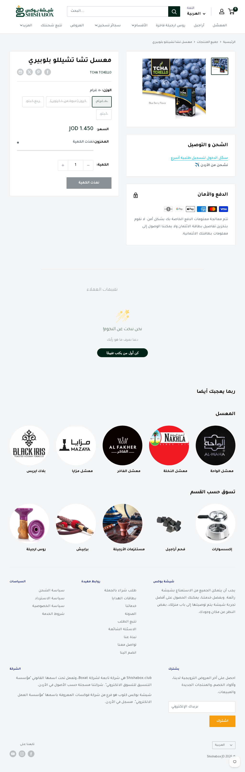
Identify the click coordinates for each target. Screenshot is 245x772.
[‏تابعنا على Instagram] (22, 753)
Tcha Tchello (100, 73)
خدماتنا (130, 606)
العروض (77, 26)
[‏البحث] (174, 11)
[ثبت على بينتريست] (38, 72)
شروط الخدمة (53, 614)
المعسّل (220, 26)
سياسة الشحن (52, 591)
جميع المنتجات (207, 42)
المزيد (27, 26)
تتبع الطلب (126, 622)
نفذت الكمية (88, 183)
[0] (231, 11)
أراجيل (199, 26)
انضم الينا (128, 653)
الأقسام (141, 26)
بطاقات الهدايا (124, 599)
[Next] (235, 523)
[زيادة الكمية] (63, 165)
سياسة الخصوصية (48, 606)
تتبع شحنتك (51, 26)
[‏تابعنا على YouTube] (13, 753)
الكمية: (103, 165)
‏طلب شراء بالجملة (120, 591)
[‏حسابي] (221, 11)
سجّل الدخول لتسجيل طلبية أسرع (199, 158)
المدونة (130, 614)
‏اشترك (222, 721)
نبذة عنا (130, 637)
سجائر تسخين (109, 26)
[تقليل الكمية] (88, 165)
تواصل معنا (126, 645)
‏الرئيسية (229, 42)
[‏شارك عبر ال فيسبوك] (47, 72)
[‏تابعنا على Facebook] (31, 753)
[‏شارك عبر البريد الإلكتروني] (20, 72)
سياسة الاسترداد (50, 599)
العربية (220, 745)
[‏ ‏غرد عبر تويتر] (29, 72)
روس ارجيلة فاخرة (170, 26)
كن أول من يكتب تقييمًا (122, 352)
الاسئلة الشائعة (122, 630)
